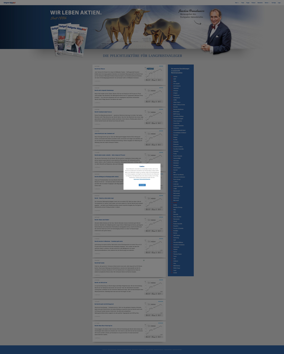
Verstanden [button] (142, 185)
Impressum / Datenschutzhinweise (142, 179)
